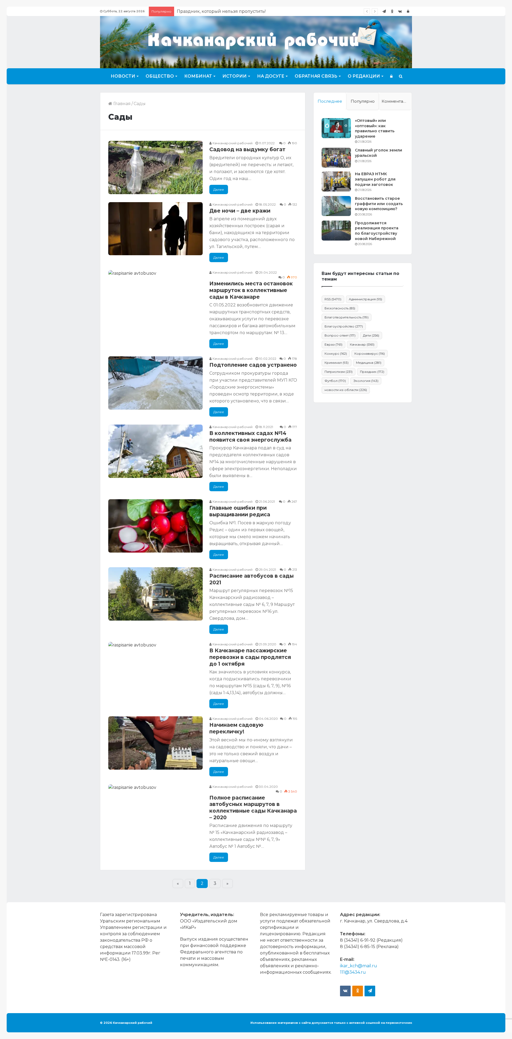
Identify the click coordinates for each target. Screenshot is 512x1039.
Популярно (363, 101)
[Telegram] (384, 11)
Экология (365, 381)
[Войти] (408, 11)
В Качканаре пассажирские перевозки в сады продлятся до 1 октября (250, 657)
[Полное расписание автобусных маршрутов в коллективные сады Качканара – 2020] (155, 811)
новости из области (346, 390)
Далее (218, 189)
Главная (121, 103)
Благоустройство (344, 326)
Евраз (333, 344)
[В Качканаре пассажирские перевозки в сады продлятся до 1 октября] (155, 668)
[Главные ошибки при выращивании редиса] (155, 526)
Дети (371, 335)
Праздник (372, 372)
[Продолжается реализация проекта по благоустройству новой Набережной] (336, 231)
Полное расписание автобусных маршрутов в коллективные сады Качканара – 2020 (253, 808)
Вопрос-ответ (340, 335)
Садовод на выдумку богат (247, 149)
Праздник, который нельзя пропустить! (221, 11)
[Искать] (400, 76)
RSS (333, 299)
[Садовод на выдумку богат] (155, 167)
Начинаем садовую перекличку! (236, 728)
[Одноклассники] (392, 11)
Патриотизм (339, 372)
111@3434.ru (353, 972)
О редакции (364, 76)
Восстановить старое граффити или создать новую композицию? (379, 203)
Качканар (362, 344)
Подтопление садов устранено (253, 365)
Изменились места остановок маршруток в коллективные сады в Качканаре (251, 290)
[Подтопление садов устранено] (155, 383)
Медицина (368, 363)
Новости (123, 76)
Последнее (330, 101)
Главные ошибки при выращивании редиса (239, 511)
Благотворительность (347, 317)
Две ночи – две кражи (239, 211)
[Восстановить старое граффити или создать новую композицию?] (336, 206)
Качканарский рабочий (232, 143)
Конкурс (336, 353)
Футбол (335, 381)
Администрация (365, 299)
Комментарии (396, 101)
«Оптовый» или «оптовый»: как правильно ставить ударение (374, 128)
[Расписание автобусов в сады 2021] (155, 594)
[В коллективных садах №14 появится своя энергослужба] (155, 451)
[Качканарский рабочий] (256, 41)
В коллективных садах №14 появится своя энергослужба (250, 436)
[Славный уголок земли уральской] (336, 158)
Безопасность (340, 308)
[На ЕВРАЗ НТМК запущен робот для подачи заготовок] (336, 181)
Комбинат (198, 76)
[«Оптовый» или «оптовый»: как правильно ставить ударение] (336, 128)
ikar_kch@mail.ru (358, 965)
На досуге (270, 76)
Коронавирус (369, 353)
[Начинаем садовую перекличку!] (155, 743)
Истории (234, 76)
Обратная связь (316, 76)
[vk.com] (400, 11)
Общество (160, 76)
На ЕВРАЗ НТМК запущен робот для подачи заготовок (375, 179)
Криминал (337, 363)
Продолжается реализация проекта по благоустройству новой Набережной (376, 231)
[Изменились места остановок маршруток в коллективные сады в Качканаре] (155, 296)
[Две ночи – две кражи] (155, 228)
